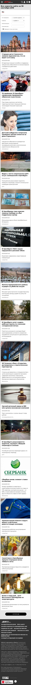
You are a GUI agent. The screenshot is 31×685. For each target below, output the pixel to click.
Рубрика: (4, 20)
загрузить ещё (16, 614)
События (4, 68)
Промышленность (7, 417)
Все (3, 12)
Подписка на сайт (7, 628)
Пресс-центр (21, 624)
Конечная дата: (5, 26)
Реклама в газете (6, 632)
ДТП (3, 186)
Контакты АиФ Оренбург (8, 630)
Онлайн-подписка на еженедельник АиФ (14, 626)
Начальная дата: (5, 23)
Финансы (5, 381)
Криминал (5, 149)
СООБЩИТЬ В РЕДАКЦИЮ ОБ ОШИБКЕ (12, 638)
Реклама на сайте (23, 630)
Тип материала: (5, 17)
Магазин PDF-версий (20, 628)
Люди (4, 107)
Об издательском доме (8, 624)
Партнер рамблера (13, 677)
